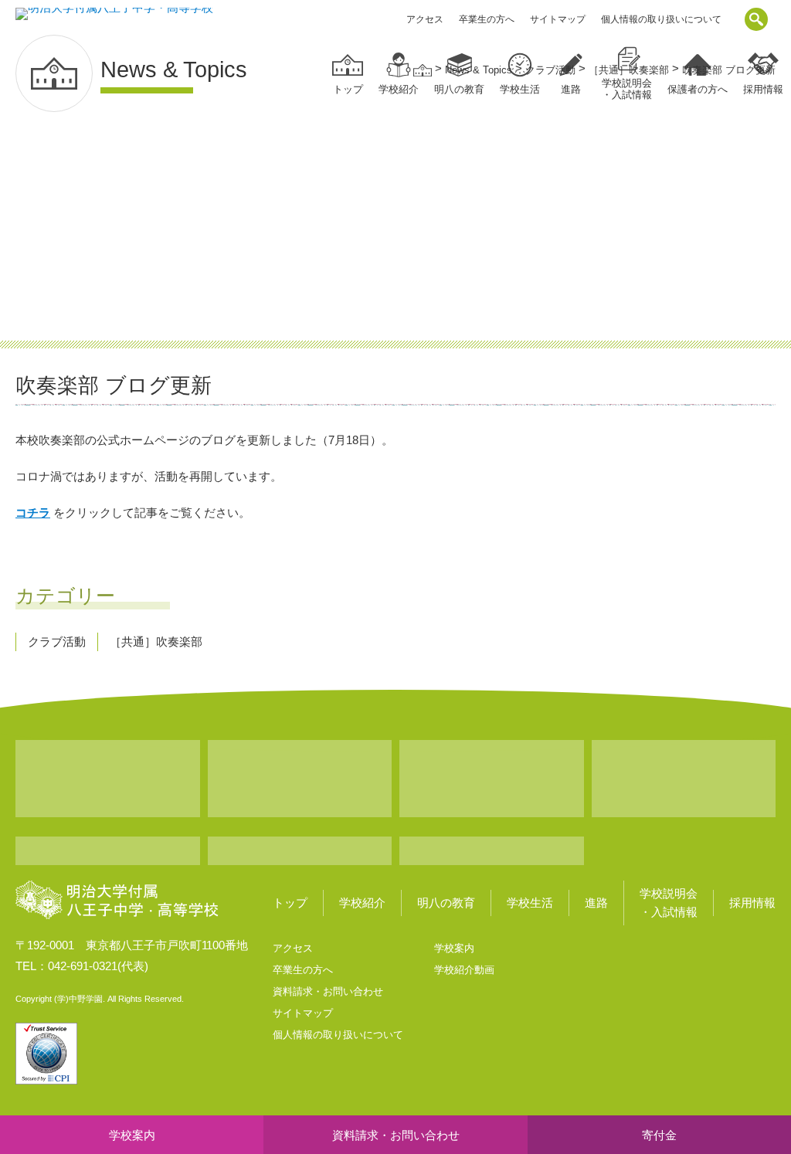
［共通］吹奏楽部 (156, 641)
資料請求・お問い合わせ (328, 991)
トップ (348, 89)
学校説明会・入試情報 (669, 902)
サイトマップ (558, 19)
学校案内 (454, 948)
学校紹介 (399, 89)
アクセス (424, 19)
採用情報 (752, 902)
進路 (596, 902)
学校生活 (530, 902)
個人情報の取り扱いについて (661, 19)
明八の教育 (446, 902)
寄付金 (659, 1135)
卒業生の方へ (486, 19)
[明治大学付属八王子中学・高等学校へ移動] (422, 70)
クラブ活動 (57, 641)
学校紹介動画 (464, 970)
